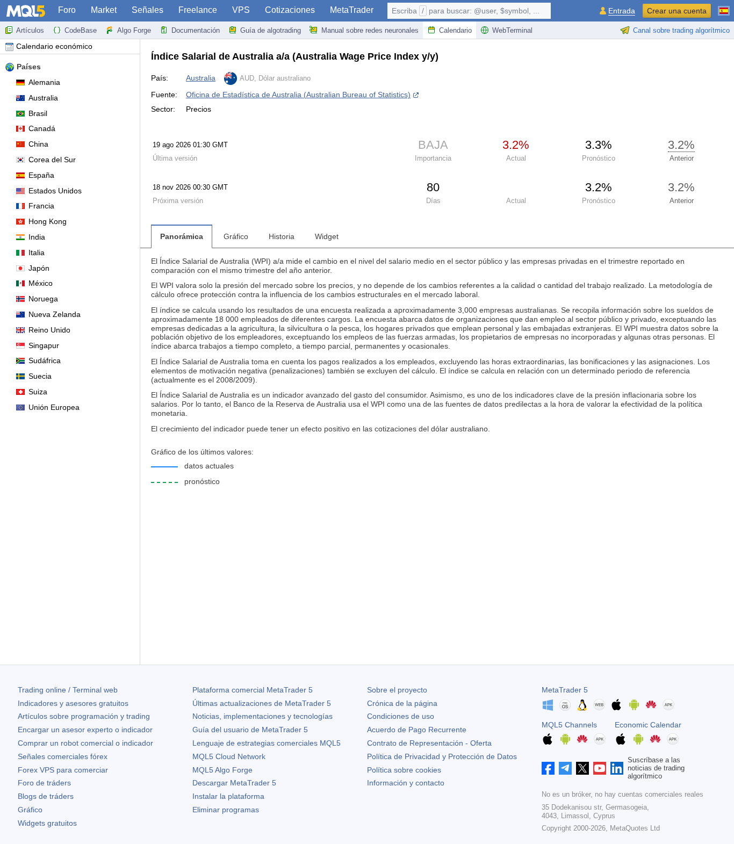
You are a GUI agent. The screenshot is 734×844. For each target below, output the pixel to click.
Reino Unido (49, 330)
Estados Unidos (55, 190)
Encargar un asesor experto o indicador (85, 729)
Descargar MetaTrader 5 (234, 782)
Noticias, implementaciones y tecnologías (262, 716)
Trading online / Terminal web (68, 690)
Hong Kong (47, 221)
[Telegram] (565, 768)
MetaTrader (351, 10)
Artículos (30, 30)
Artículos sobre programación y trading (84, 716)
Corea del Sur (52, 159)
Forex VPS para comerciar (63, 770)
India (36, 237)
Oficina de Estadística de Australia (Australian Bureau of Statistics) (298, 94)
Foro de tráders (44, 782)
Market (104, 10)
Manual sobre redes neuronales (370, 30)
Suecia (40, 376)
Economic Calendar (648, 724)
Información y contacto (405, 782)
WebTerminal (512, 30)
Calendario (455, 30)
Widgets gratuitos (47, 823)
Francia (41, 205)
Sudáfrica (44, 360)
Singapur (43, 345)
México (40, 283)
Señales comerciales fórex (62, 756)
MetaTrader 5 (565, 690)
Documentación (195, 30)
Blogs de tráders (46, 796)
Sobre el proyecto (397, 690)
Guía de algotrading (270, 30)
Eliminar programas (225, 809)
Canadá (41, 128)
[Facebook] (548, 768)
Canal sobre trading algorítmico (681, 30)
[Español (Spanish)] (724, 6)
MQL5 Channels (569, 724)
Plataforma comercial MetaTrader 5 (252, 690)
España (41, 175)
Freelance (197, 10)
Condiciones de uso (400, 716)
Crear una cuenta (677, 10)
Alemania (44, 82)
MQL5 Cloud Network (228, 756)
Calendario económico (54, 46)
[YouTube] (599, 768)
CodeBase (80, 30)
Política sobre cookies (404, 770)
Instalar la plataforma (228, 796)
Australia (43, 97)
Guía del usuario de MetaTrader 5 (250, 729)
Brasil (37, 113)
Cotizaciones (290, 10)
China (38, 144)
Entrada (621, 11)
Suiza (37, 391)
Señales (147, 10)
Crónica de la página (402, 703)
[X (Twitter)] (582, 768)
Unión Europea (54, 407)
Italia (36, 252)
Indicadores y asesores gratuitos (73, 703)
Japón (38, 268)
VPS (241, 10)
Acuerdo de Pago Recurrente (416, 729)
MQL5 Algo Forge (222, 770)
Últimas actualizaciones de (261, 703)
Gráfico (30, 809)
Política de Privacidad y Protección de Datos (442, 756)
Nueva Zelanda (54, 314)
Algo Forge (134, 30)
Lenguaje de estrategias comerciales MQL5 (266, 743)
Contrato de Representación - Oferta (429, 743)
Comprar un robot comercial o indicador (85, 743)
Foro (67, 10)
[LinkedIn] (616, 768)
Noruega (43, 298)
